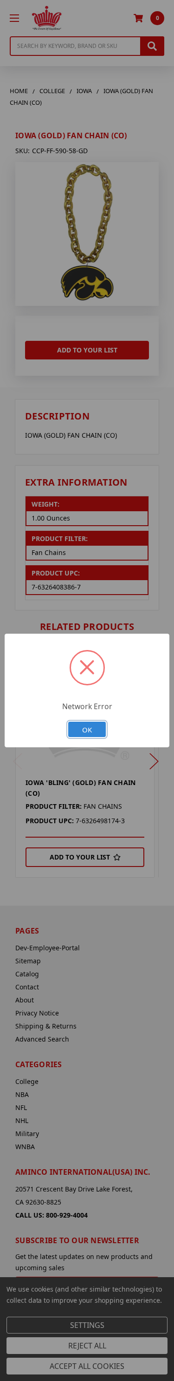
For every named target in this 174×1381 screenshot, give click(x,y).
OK (87, 729)
